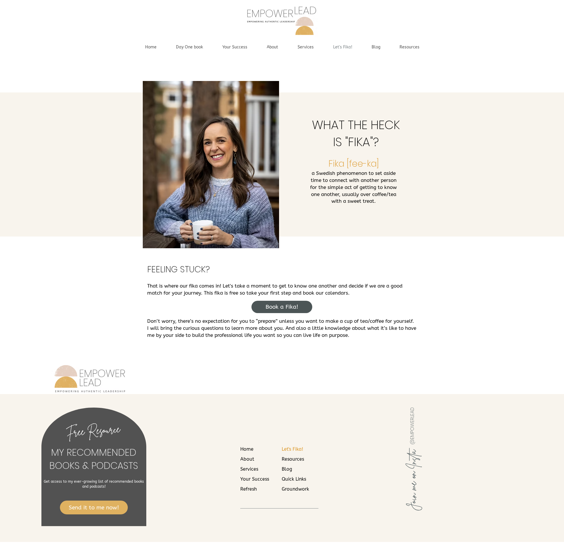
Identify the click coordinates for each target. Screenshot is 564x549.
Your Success (254, 479)
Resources (293, 459)
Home (247, 449)
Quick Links (294, 479)
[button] (409, 47)
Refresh (248, 489)
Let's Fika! (292, 449)
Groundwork (295, 489)
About (247, 459)
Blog (287, 469)
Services (249, 469)
